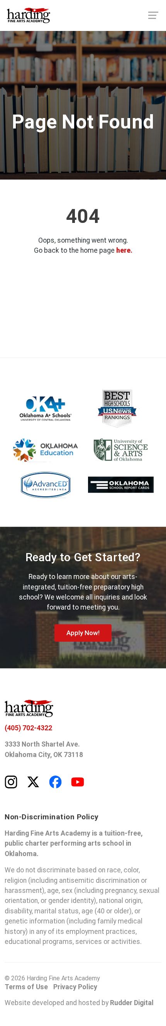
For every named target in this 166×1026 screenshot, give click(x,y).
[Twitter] (33, 781)
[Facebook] (55, 781)
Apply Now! (83, 633)
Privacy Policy (75, 987)
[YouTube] (77, 781)
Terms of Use (26, 987)
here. (124, 250)
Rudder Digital (132, 1003)
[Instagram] (11, 781)
